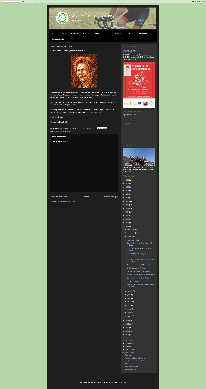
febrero (130, 312)
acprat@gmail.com (129, 115)
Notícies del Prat (130, 370)
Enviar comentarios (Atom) (67, 202)
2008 (127, 335)
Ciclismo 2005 (130, 343)
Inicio (86, 197)
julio (129, 295)
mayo (129, 302)
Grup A (86, 33)
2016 (127, 215)
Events (63, 33)
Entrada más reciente (60, 197)
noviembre (131, 233)
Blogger (123, 382)
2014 (127, 223)
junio (129, 298)
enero (129, 316)
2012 (127, 320)
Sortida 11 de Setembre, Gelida (138, 278)
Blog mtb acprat (130, 349)
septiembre (131, 240)
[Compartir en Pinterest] (106, 128)
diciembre (131, 229)
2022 (127, 194)
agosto (130, 291)
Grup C (107, 33)
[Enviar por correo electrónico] (98, 128)
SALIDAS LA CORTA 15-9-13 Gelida (139, 271)
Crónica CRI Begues (133, 281)
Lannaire (128, 346)
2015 (127, 219)
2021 (127, 198)
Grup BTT (118, 33)
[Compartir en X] (102, 128)
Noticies (74, 33)
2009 (127, 331)
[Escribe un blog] (100, 128)
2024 (127, 187)
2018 (127, 208)
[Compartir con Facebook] (104, 128)
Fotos (130, 33)
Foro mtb (128, 355)
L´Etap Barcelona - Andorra (136, 268)
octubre (130, 237)
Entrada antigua (110, 197)
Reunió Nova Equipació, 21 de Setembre (141, 275)
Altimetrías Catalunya (132, 364)
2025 (127, 184)
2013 (127, 226)
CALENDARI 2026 (130, 51)
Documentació (58, 39)
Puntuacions (142, 33)
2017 (127, 212)
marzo (129, 309)
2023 (127, 191)
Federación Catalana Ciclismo (135, 358)
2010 (127, 328)
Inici (53, 33)
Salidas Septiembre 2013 (63, 131)
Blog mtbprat (129, 352)
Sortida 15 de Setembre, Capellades (139, 265)
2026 (127, 180)
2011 (127, 324)
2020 (127, 201)
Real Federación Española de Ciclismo (138, 361)
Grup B (96, 33)
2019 (127, 205)
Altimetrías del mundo (132, 367)
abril (129, 305)
